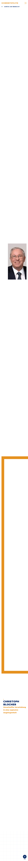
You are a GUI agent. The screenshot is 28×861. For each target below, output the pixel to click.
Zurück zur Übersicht (12, 6)
